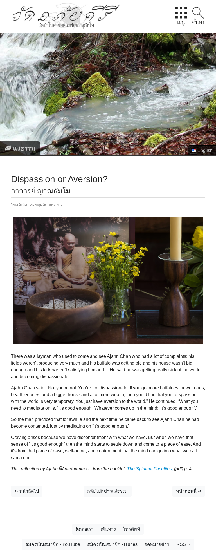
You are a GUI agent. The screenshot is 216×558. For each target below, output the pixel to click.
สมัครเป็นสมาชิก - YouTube (52, 544)
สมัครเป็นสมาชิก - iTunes (112, 544)
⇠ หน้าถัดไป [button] (27, 491)
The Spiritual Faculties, (150, 469)
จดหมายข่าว (157, 544)
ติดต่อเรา (85, 529)
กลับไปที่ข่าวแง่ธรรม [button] (107, 491)
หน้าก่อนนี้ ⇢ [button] (188, 491)
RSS (181, 544)
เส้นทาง (108, 529)
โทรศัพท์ (131, 529)
